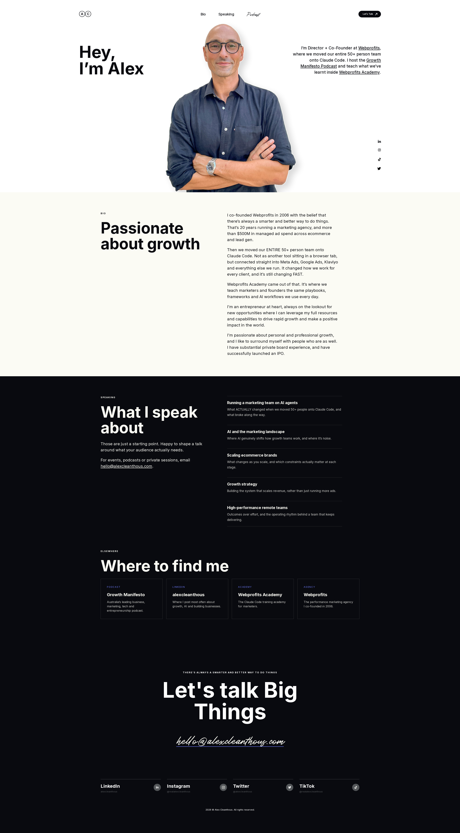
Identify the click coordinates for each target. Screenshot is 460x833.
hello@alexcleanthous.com (126, 466)
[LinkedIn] (379, 141)
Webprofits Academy (359, 72)
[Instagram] (379, 150)
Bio (203, 14)
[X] (379, 168)
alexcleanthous (109, 791)
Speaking (226, 14)
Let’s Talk (368, 14)
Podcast (253, 14)
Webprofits (369, 47)
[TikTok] (379, 159)
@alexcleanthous (242, 791)
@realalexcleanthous (178, 791)
